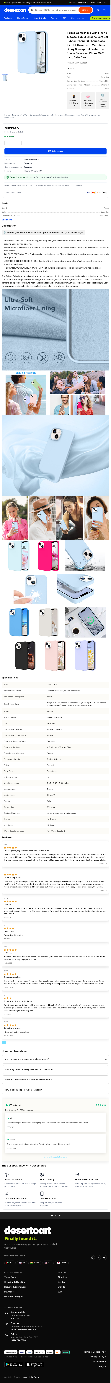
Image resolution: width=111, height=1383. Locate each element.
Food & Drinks (39, 18)
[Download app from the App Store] (34, 1364)
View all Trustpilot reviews (55, 1157)
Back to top (55, 1215)
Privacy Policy (98, 1356)
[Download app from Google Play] (13, 1364)
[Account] (97, 10)
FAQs (103, 1366)
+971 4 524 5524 (18, 1340)
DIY (64, 18)
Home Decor (23, 18)
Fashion (54, 18)
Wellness (8, 18)
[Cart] (104, 10)
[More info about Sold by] (39, 159)
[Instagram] (92, 1257)
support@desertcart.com (23, 1329)
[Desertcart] (15, 10)
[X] (98, 1257)
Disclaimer (100, 1361)
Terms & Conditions (95, 1351)
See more (7, 219)
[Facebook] (104, 1257)
